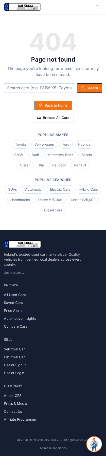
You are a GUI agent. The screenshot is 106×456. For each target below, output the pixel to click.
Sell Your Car (14, 349)
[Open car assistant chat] (94, 444)
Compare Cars (15, 326)
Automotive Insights (20, 318)
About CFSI (13, 395)
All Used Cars (15, 295)
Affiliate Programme (20, 419)
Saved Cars (13, 302)
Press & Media (15, 403)
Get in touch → (14, 272)
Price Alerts (13, 310)
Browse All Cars (56, 117)
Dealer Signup (15, 365)
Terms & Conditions (53, 448)
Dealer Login (14, 373)
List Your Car (14, 357)
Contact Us (13, 411)
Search (92, 88)
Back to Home (56, 105)
